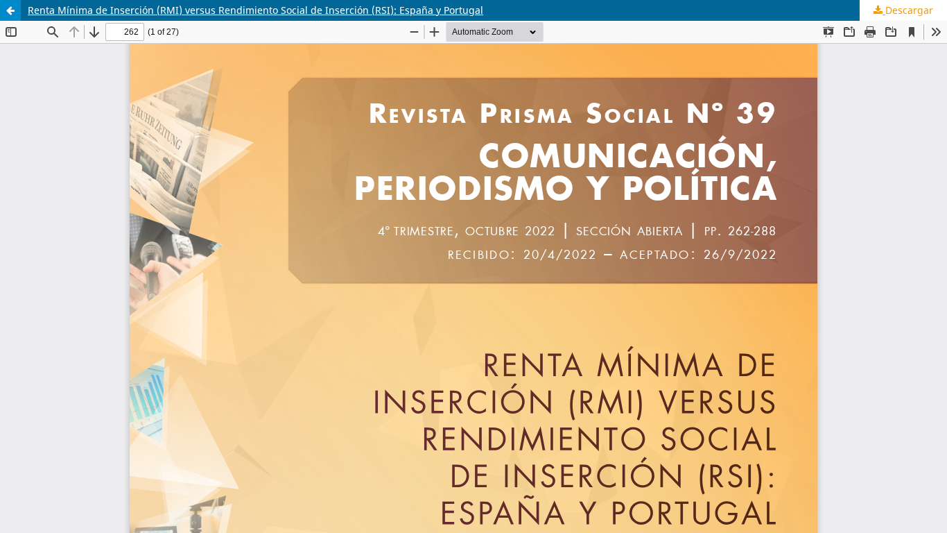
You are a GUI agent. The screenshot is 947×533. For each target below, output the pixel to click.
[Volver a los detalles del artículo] (10, 10)
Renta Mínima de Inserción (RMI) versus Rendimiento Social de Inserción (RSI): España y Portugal (255, 10)
